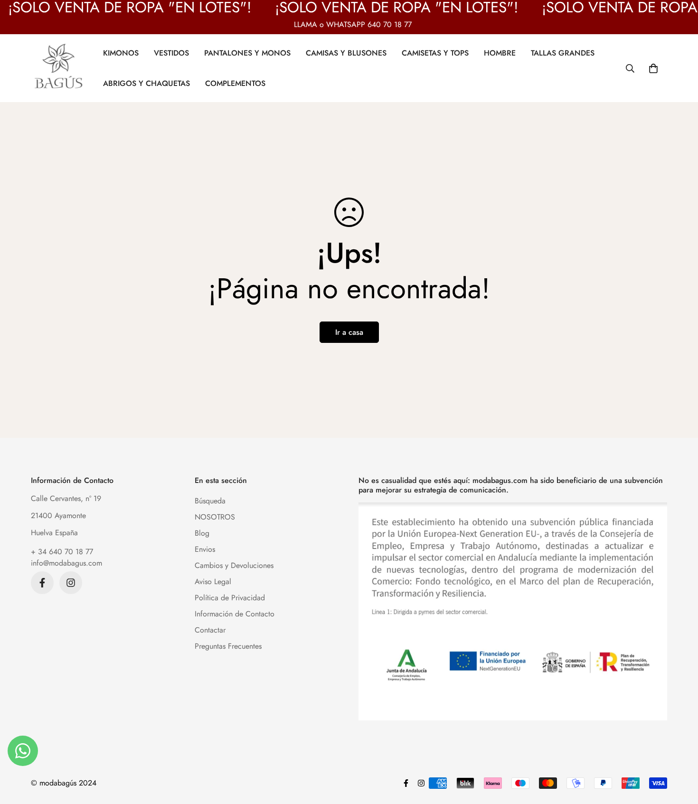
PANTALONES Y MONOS (247, 52)
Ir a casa (349, 332)
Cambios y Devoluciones (234, 565)
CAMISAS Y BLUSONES (346, 52)
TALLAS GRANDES (562, 52)
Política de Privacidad (230, 597)
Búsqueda (210, 500)
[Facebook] (42, 582)
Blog (202, 533)
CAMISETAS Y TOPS (435, 52)
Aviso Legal (213, 581)
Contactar (210, 629)
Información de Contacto (234, 613)
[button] (653, 68)
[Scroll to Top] (679, 752)
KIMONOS (121, 52)
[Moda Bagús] (59, 68)
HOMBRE (500, 52)
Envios (205, 549)
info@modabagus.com (66, 563)
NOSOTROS (215, 516)
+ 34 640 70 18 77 (62, 551)
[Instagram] (70, 582)
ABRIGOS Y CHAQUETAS (146, 82)
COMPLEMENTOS (235, 82)
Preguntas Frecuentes (228, 646)
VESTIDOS (171, 52)
